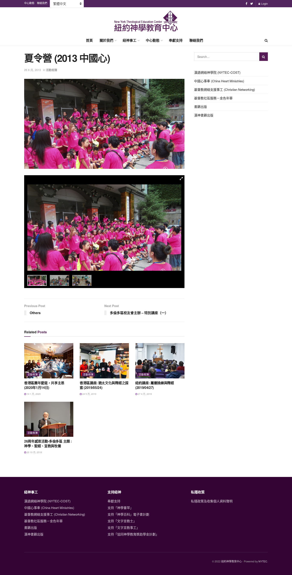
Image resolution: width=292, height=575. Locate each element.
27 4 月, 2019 (144, 394)
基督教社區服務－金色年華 (213, 98)
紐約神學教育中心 (231, 561)
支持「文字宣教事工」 (124, 527)
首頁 (89, 40)
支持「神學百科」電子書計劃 (128, 514)
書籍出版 (200, 106)
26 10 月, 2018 (34, 452)
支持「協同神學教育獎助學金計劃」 (133, 534)
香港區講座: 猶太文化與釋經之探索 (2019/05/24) (104, 385)
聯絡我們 (196, 40)
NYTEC (262, 561)
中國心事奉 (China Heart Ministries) (219, 81)
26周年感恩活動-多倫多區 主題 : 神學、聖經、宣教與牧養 (48, 443)
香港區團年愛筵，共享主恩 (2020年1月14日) (44, 385)
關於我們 (106, 40)
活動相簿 (51, 70)
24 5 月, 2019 (89, 394)
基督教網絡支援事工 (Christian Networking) (224, 89)
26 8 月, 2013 (32, 70)
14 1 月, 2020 (33, 394)
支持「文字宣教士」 (122, 521)
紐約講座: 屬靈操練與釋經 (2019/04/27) (154, 385)
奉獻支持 (176, 40)
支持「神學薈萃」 (120, 507)
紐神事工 (129, 40)
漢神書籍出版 (203, 115)
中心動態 (152, 40)
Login (264, 3)
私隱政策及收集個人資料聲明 (212, 501)
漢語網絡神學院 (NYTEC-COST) (217, 72)
